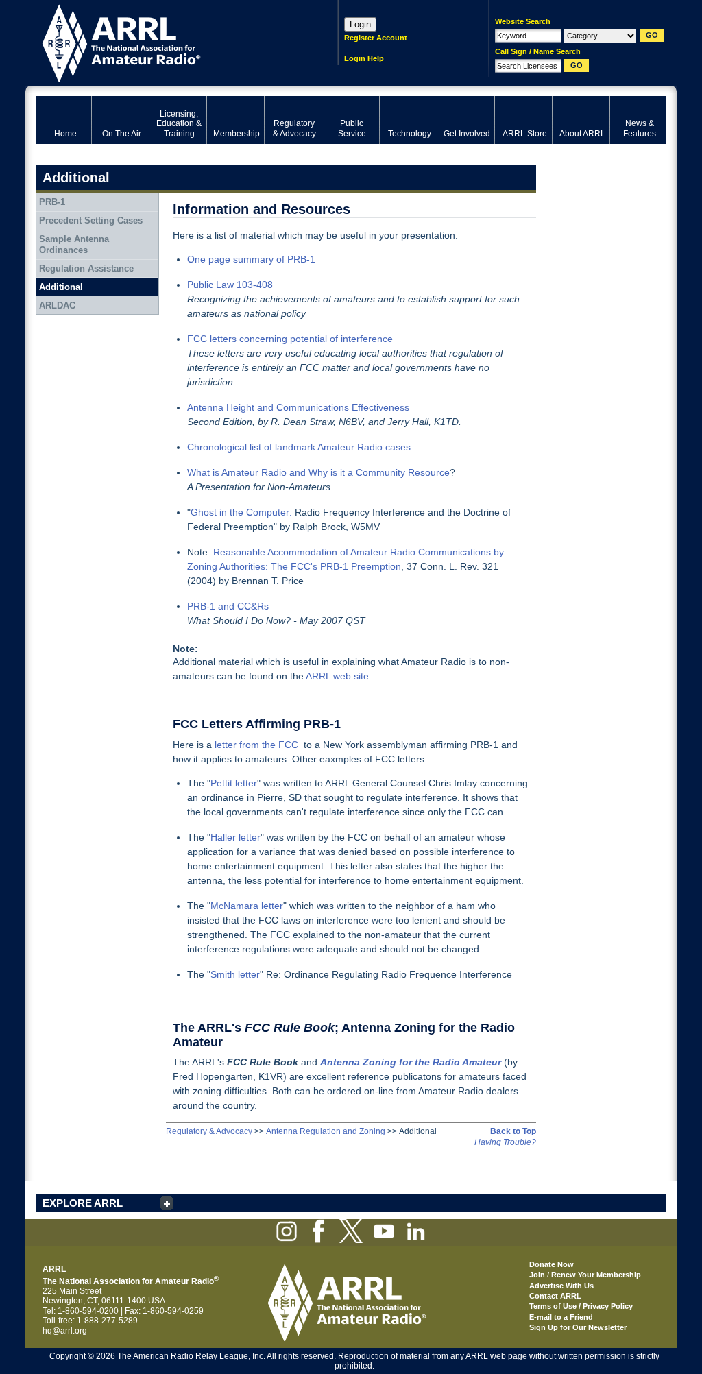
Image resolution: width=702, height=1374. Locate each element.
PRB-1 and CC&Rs (228, 606)
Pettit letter (233, 783)
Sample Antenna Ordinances (74, 244)
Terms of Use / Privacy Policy (581, 1306)
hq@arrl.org (65, 1331)
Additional (61, 287)
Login (360, 24)
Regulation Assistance (86, 268)
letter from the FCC (256, 744)
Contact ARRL (555, 1296)
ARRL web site (337, 676)
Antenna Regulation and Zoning (325, 1131)
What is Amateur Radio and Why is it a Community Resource (318, 472)
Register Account (375, 38)
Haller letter (235, 837)
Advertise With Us (561, 1285)
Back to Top (513, 1131)
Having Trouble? (505, 1142)
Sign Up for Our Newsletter (578, 1327)
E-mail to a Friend (561, 1317)
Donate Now (551, 1264)
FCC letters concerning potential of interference (290, 338)
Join (537, 1274)
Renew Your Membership (596, 1274)
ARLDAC (57, 305)
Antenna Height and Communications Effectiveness (298, 407)
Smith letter (235, 974)
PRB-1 (52, 202)
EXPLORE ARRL (83, 1203)
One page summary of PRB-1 (251, 259)
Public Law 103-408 (230, 284)
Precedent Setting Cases (91, 220)
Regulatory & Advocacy (209, 1131)
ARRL (169, 41)
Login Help (364, 58)
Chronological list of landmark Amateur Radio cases (299, 447)
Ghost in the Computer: (241, 512)
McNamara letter (246, 905)
